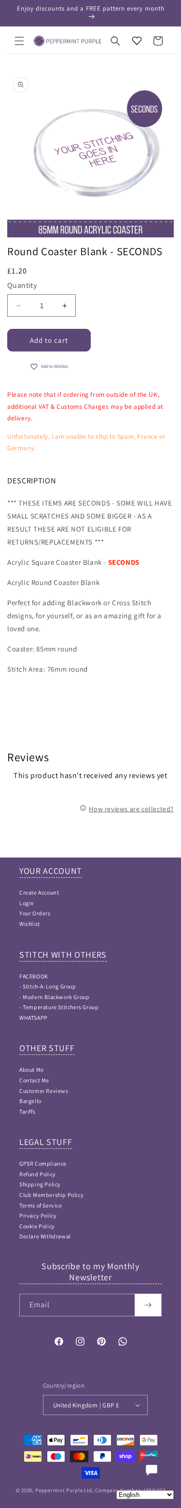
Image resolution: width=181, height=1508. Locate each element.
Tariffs (27, 1111)
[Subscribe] (148, 1305)
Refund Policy (37, 1174)
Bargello (30, 1101)
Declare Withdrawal (45, 1236)
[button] (19, 41)
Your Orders (35, 913)
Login (26, 903)
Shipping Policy (40, 1184)
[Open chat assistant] (152, 1470)
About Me (31, 1069)
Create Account (39, 892)
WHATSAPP (33, 1017)
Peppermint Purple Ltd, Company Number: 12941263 (100, 1490)
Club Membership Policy (51, 1194)
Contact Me (34, 1080)
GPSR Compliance (43, 1163)
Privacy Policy (37, 1215)
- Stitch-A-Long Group (47, 986)
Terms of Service (40, 1205)
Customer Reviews (44, 1090)
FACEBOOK (33, 976)
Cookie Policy (37, 1226)
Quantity (22, 285)
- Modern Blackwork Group (54, 997)
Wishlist (29, 923)
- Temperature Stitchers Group (58, 1007)
